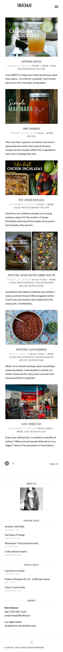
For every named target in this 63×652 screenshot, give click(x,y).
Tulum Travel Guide (15, 587)
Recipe (41, 69)
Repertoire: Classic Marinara (31, 349)
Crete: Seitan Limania (16, 551)
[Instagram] (31, 642)
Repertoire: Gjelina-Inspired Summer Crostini (31, 275)
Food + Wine (40, 66)
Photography (45, 282)
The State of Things (15, 534)
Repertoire (36, 286)
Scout (42, 431)
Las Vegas (30, 431)
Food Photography (27, 207)
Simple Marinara (31, 129)
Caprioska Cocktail (31, 61)
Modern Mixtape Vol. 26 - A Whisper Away (27, 579)
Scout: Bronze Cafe (31, 424)
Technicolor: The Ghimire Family (21, 543)
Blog (35, 279)
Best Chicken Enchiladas (31, 200)
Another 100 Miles (14, 526)
